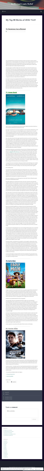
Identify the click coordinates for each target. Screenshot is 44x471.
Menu (5, 11)
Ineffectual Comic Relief (22, 3)
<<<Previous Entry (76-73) (10, 374)
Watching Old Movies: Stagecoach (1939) (8, 435)
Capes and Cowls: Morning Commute (8, 432)
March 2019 (5, 449)
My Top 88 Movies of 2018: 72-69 (20, 20)
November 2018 (6, 454)
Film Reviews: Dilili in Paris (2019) (8, 430)
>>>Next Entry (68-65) (9, 376)
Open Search (41, 11)
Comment (34, 419)
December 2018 (5, 453)
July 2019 (5, 444)
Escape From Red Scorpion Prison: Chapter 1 (9, 431)
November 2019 (6, 442)
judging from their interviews (14, 151)
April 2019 (5, 448)
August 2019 (5, 443)
